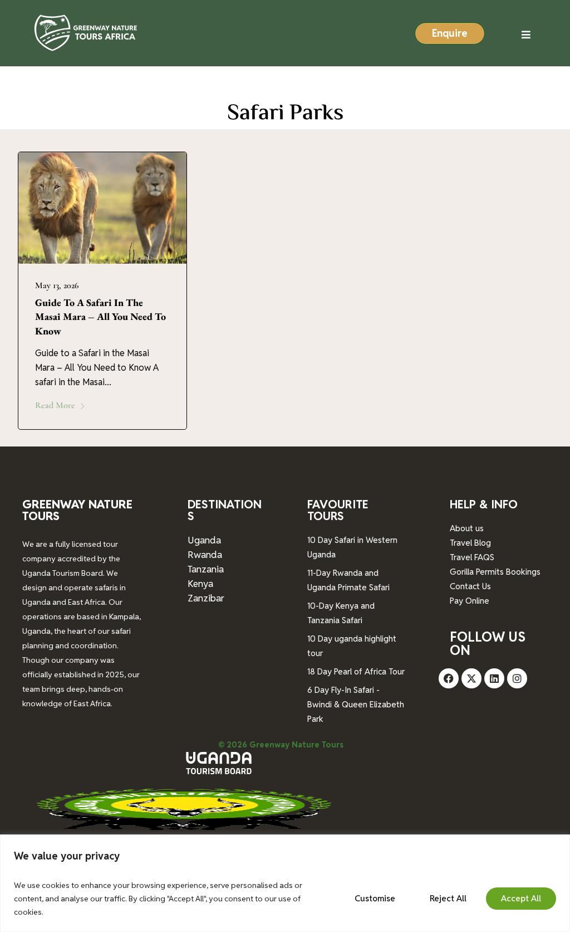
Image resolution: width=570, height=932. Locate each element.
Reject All (448, 898)
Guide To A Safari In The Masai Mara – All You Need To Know (100, 316)
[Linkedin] (494, 678)
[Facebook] (449, 678)
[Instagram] (517, 678)
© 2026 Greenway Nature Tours (280, 745)
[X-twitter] (471, 678)
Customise (375, 898)
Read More (55, 405)
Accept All (521, 898)
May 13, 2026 (56, 285)
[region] (285, 883)
